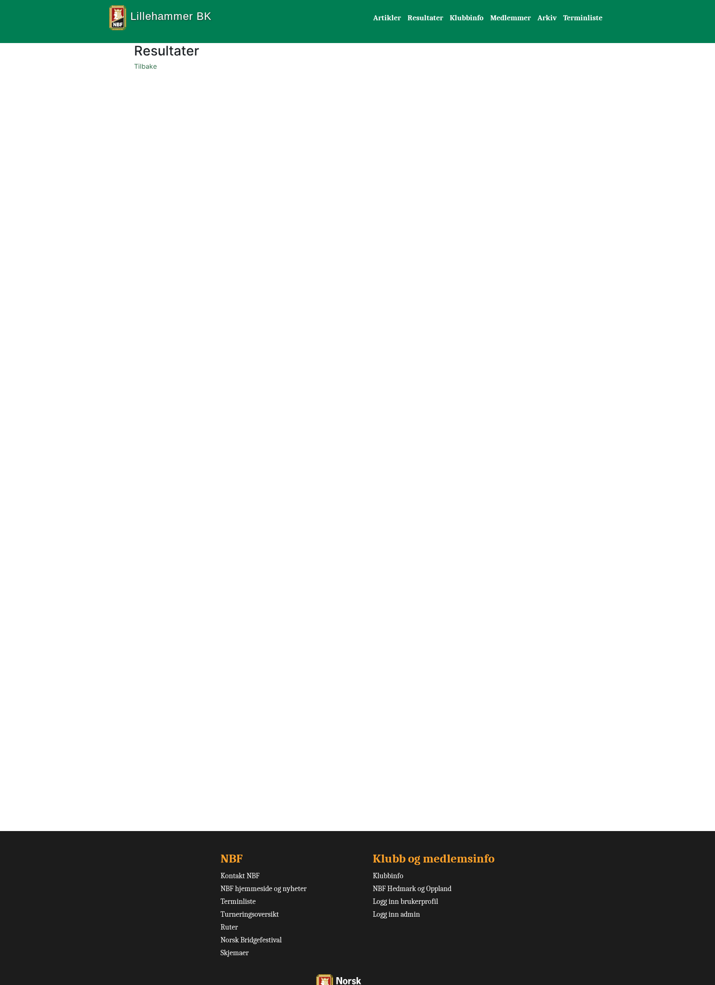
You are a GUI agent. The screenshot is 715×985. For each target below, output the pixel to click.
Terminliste (582, 18)
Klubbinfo (467, 18)
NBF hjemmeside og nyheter (264, 888)
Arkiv (547, 18)
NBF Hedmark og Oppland (412, 888)
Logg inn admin (396, 914)
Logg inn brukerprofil (405, 901)
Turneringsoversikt (250, 914)
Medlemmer (510, 18)
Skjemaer (235, 953)
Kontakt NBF (240, 876)
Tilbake (145, 66)
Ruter (229, 927)
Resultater (425, 18)
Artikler (387, 18)
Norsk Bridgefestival (251, 940)
